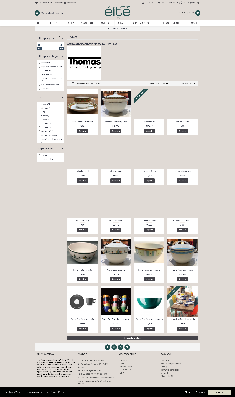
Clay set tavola (149, 122)
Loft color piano (149, 220)
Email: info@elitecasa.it (91, 370)
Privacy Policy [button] (57, 392)
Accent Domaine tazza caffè (82, 122)
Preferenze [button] (200, 392)
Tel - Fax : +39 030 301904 (92, 360)
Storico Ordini (126, 366)
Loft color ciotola (82, 171)
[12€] (39, 45)
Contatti (123, 360)
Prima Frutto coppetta (82, 270)
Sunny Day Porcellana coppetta (149, 319)
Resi (122, 363)
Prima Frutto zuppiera (115, 270)
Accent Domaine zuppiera (116, 122)
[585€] (61, 45)
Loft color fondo (116, 171)
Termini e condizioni (170, 370)
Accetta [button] (219, 392)
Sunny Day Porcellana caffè (82, 319)
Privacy (164, 366)
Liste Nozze (125, 370)
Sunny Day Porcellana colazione (116, 319)
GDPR (122, 373)
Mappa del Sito (167, 376)
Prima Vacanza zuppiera (182, 270)
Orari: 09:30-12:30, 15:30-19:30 (94, 374)
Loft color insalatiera (182, 171)
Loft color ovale (115, 220)
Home (110, 29)
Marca (116, 29)
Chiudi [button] (188, 392)
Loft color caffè (182, 122)
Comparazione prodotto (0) (88, 83)
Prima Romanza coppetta (149, 270)
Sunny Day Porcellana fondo (182, 319)
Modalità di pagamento (171, 363)
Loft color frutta (149, 171)
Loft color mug (82, 220)
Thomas (124, 29)
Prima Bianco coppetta (182, 220)
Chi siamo (165, 360)
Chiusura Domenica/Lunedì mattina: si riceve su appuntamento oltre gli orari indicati (96, 380)
